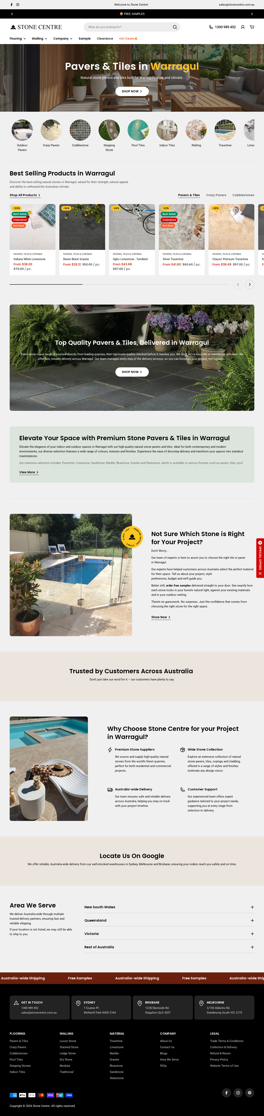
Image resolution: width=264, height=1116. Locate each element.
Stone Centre (41, 1106)
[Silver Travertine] (182, 227)
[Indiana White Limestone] (32, 227)
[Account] (242, 27)
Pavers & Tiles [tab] (189, 195)
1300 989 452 (29, 1008)
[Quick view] (50, 212)
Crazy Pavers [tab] (216, 195)
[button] (12, 14)
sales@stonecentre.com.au (236, 4)
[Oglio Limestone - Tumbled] (132, 227)
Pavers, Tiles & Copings (28, 254)
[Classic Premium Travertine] (231, 227)
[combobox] (132, 27)
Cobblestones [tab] (243, 195)
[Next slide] (249, 284)
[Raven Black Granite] (82, 227)
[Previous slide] (238, 284)
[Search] (175, 27)
